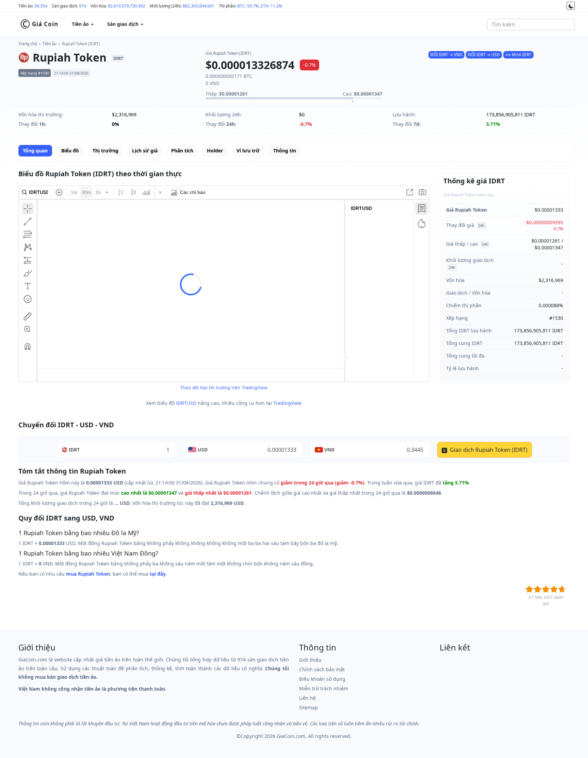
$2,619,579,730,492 (126, 6)
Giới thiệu (310, 660)
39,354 (40, 6)
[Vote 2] (538, 589)
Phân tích (182, 150)
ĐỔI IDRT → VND (446, 54)
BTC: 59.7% (248, 6)
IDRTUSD (186, 403)
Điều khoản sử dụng (322, 679)
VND (329, 449)
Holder (215, 150)
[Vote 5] (562, 589)
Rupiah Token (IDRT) (81, 44)
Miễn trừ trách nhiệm (323, 688)
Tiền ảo (49, 44)
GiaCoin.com (291, 736)
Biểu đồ (70, 150)
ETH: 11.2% (271, 6)
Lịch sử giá (145, 150)
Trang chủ (27, 44)
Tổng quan (35, 150)
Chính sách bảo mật (322, 669)
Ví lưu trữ (248, 150)
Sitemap (308, 707)
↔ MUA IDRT (518, 54)
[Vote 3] (546, 589)
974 (82, 6)
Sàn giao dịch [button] (123, 24)
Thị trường (105, 150)
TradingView (287, 403)
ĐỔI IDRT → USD (484, 54)
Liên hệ (307, 698)
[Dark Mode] (571, 6)
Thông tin (284, 150)
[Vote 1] (529, 589)
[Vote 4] (554, 589)
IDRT (74, 449)
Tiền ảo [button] (81, 24)
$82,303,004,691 (198, 6)
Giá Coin (39, 24)
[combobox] (531, 24)
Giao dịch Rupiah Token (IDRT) (487, 450)
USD (203, 449)
